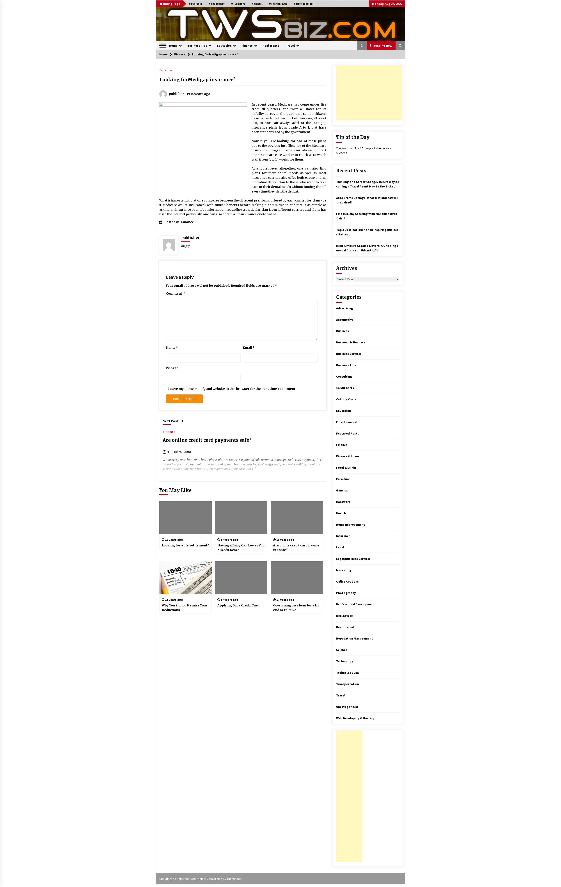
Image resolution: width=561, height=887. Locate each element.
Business (342, 331)
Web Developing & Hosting (355, 718)
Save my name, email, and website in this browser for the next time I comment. (233, 389)
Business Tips (197, 46)
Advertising (344, 308)
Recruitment (345, 627)
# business (195, 3)
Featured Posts (347, 433)
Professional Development (355, 604)
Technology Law (347, 673)
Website (172, 368)
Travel (290, 46)
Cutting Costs (346, 399)
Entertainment (347, 422)
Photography (346, 593)
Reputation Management (354, 638)
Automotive (344, 320)
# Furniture (238, 3)
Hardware (343, 502)
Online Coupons (347, 581)
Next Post (170, 421)
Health (341, 513)
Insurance (343, 536)
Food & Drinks (346, 468)
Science (341, 650)
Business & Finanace (350, 342)
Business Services (349, 354)
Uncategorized (347, 707)
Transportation (347, 684)
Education (224, 46)
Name (172, 348)
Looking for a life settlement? (185, 545)
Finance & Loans (347, 456)
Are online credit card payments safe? (207, 440)
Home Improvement (350, 525)
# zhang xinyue (278, 3)
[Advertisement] (369, 93)
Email (248, 348)
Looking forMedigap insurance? (197, 80)
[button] (362, 45)
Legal (340, 547)
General (342, 490)
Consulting (344, 376)
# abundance (217, 3)
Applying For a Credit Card (238, 605)
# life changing (303, 3)
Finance (247, 46)
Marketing (343, 570)
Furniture (343, 479)
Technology (344, 661)
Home (173, 46)
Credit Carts (345, 388)
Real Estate (271, 46)
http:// (185, 246)
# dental (257, 3)
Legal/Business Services (353, 559)
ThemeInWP (234, 879)
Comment (175, 293)
